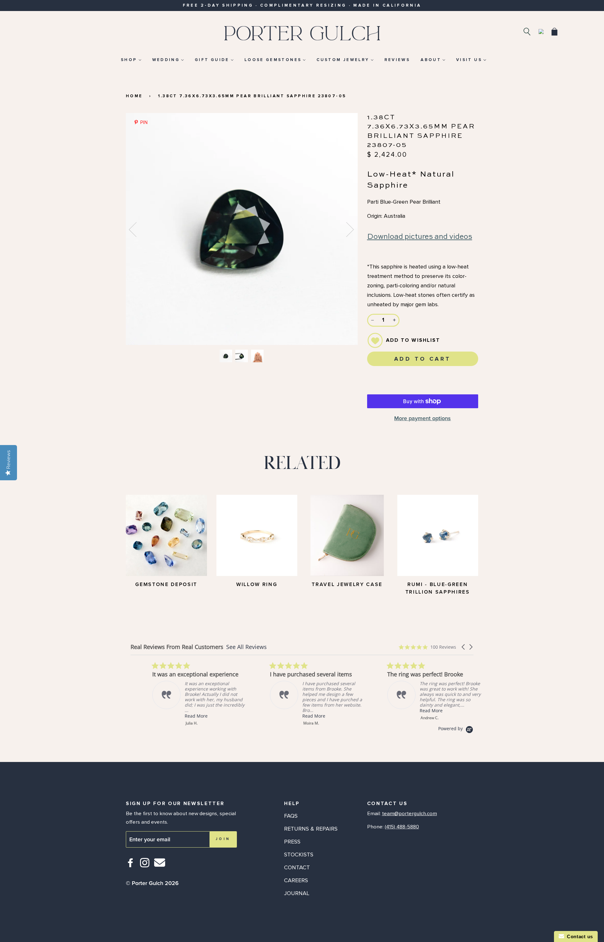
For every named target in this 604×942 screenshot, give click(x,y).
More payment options (422, 418)
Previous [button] (136, 229)
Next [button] (346, 229)
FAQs (291, 815)
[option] (242, 229)
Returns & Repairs (311, 828)
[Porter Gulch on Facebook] (131, 865)
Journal (296, 893)
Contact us (578, 936)
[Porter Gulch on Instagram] (145, 865)
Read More (174, 716)
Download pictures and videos (419, 236)
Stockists (298, 854)
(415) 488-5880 (402, 827)
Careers (296, 880)
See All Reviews (246, 647)
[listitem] (178, 694)
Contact (297, 867)
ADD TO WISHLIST (413, 340)
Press (292, 841)
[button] (464, 647)
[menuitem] (131, 59)
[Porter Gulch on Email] (159, 867)
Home (134, 96)
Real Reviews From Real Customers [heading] (177, 647)
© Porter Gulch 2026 (152, 883)
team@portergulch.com (409, 813)
